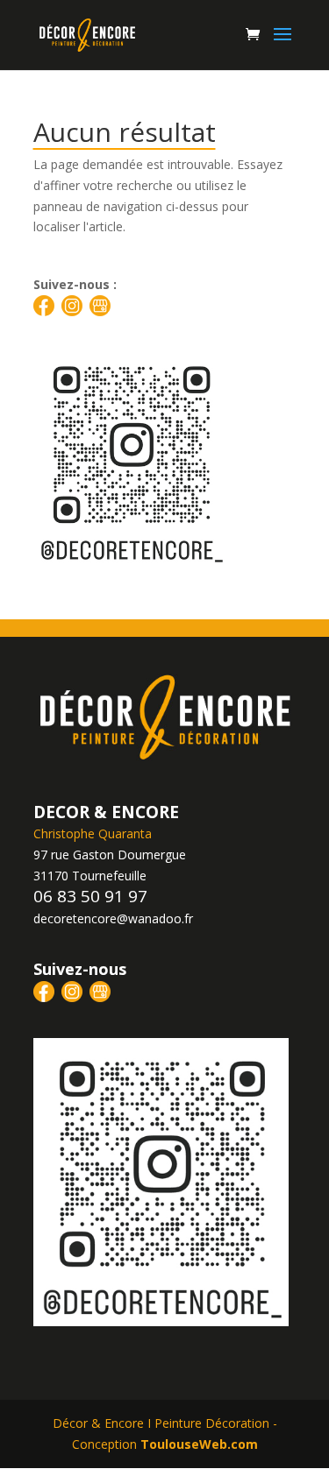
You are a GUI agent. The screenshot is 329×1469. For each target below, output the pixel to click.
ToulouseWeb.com (199, 1444)
